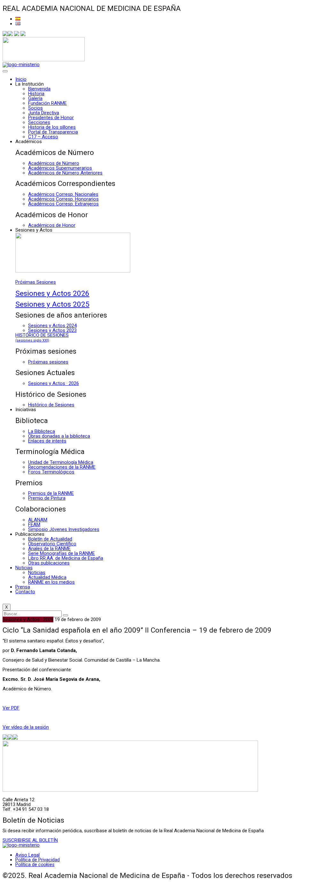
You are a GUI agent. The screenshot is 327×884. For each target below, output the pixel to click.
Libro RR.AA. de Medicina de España (65, 558)
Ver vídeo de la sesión (26, 727)
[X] (10, 34)
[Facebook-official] (5, 34)
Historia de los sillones (52, 127)
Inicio (21, 79)
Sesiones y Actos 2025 (52, 304)
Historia (36, 93)
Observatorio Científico (52, 544)
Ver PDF (11, 708)
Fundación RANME (47, 103)
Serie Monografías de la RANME (61, 553)
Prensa (22, 587)
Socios (35, 108)
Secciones (39, 122)
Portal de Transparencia (53, 132)
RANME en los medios (51, 582)
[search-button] (65, 615)
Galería (35, 98)
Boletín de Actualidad (50, 539)
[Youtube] (23, 34)
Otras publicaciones (49, 563)
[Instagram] (16, 34)
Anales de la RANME (49, 548)
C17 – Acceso (43, 137)
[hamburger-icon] (5, 71)
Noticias (24, 568)
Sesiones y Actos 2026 (52, 293)
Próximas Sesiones (35, 282)
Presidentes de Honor (51, 117)
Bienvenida (39, 89)
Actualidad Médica (47, 577)
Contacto (25, 592)
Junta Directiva (43, 113)
